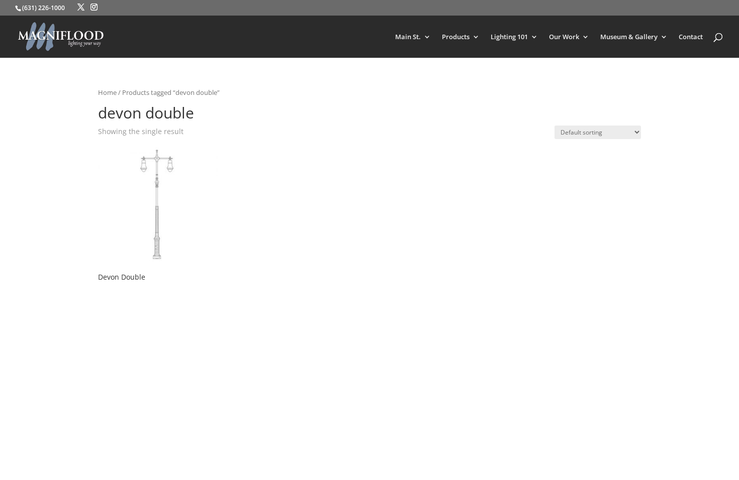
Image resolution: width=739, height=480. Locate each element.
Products (456, 37)
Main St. (408, 37)
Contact (691, 37)
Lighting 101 (509, 37)
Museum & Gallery (629, 37)
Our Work (564, 37)
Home (107, 92)
